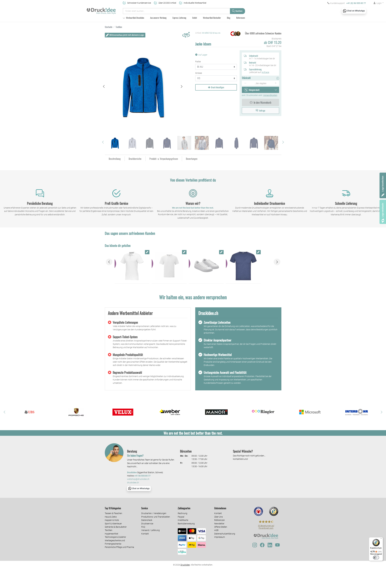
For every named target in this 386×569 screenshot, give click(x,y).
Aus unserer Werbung (158, 17)
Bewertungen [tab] (191, 159)
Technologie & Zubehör (115, 537)
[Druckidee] (101, 9)
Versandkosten (270, 95)
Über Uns (218, 517)
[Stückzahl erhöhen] (275, 83)
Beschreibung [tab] (115, 159)
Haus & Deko (111, 517)
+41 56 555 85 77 (142, 476)
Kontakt (145, 533)
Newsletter (219, 523)
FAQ (143, 527)
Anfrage (265, 72)
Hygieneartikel (111, 533)
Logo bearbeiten (382, 184)
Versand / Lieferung (150, 530)
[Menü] (381, 539)
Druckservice (147, 523)
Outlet (194, 17)
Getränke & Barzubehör (116, 527)
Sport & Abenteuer (113, 523)
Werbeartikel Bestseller (212, 17)
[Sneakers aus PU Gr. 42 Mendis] (206, 266)
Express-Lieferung (179, 17)
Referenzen (240, 17)
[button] (104, 86)
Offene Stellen (220, 527)
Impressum (219, 537)
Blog (228, 17)
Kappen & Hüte (112, 520)
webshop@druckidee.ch (138, 479)
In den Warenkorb (262, 102)
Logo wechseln (382, 210)
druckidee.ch (133, 482)
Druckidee (185, 565)
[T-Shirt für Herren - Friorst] (243, 266)
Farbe (198, 61)
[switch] (376, 557)
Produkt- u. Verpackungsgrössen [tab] (163, 159)
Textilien (108, 530)
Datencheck (146, 520)
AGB (216, 530)
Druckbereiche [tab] (135, 159)
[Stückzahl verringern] (245, 83)
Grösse (198, 73)
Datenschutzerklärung (224, 533)
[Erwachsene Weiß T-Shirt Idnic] (169, 266)
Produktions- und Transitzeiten (155, 517)
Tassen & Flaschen (113, 513)
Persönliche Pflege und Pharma (119, 547)
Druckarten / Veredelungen (153, 513)
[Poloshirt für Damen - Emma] (132, 266)
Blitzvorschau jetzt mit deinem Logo (126, 35)
